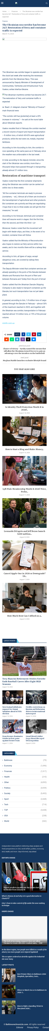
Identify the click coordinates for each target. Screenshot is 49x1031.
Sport (25, 799)
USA (25, 815)
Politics (25, 788)
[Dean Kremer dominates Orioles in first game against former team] (12, 726)
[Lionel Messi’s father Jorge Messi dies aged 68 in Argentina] (36, 726)
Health (25, 777)
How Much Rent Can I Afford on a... (24, 616)
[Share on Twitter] (28, 334)
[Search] (46, 3)
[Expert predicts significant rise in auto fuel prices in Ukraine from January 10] (24, 878)
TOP (25, 810)
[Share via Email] (33, 339)
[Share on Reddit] (6, 339)
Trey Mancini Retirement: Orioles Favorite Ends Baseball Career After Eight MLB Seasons (23, 681)
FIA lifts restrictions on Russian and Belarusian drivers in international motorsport (35, 710)
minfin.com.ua (8, 323)
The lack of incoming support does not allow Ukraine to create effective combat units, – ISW (23, 942)
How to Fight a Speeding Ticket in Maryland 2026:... (30, 1007)
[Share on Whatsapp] (12, 339)
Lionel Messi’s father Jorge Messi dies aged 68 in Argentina (35, 738)
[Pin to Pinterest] (34, 334)
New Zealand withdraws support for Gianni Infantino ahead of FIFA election (12, 710)
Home (4, 11)
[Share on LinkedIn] (39, 334)
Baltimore (25, 760)
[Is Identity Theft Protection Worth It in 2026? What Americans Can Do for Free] (24, 389)
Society (25, 793)
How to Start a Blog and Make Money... (24, 449)
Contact (46, 1027)
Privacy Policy (33, 1027)
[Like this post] (18, 334)
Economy (25, 766)
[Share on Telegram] (17, 339)
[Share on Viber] (22, 339)
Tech (25, 804)
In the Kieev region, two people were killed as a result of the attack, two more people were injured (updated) (24, 951)
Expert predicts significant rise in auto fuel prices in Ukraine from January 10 (24, 889)
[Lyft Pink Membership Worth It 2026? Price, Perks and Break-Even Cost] (24, 471)
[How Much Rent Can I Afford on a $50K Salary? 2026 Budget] (24, 597)
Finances (15, 11)
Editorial (19, 1027)
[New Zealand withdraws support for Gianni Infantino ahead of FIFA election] (12, 697)
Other (25, 782)
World (25, 821)
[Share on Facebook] (23, 334)
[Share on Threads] (28, 339)
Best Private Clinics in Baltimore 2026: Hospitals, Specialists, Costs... (31, 975)
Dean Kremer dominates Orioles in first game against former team (12, 738)
